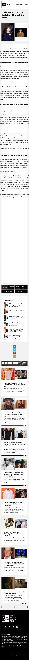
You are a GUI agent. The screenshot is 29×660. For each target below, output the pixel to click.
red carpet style (7, 291)
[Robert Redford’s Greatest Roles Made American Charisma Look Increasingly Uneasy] (6, 324)
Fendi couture (18, 287)
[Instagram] (5, 627)
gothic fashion (24, 287)
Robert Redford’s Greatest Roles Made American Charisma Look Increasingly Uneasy (16, 324)
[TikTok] (13, 627)
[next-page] (21, 607)
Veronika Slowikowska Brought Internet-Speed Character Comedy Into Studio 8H (17, 318)
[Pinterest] (14, 353)
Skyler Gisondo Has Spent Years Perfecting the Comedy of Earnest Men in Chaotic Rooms (17, 305)
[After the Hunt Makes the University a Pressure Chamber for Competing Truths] (6, 337)
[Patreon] (9, 627)
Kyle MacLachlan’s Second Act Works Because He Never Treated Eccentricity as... (14, 563)
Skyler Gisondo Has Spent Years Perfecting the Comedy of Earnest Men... (14, 384)
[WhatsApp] (14, 356)
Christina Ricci (11, 287)
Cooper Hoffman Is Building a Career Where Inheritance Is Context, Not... (13, 504)
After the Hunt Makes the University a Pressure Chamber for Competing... (14, 533)
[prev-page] (8, 607)
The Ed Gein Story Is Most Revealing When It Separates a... (14, 593)
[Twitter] (14, 349)
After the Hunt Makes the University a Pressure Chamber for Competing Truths (16, 337)
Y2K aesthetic (21, 291)
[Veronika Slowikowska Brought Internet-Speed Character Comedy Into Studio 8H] (6, 318)
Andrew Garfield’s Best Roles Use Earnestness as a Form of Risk (17, 311)
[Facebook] (14, 346)
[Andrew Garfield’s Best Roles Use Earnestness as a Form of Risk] (6, 311)
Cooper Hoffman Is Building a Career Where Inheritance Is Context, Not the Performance (16, 330)
